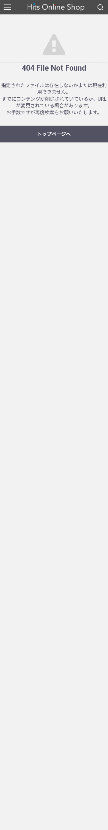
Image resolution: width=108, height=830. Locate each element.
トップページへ (54, 134)
